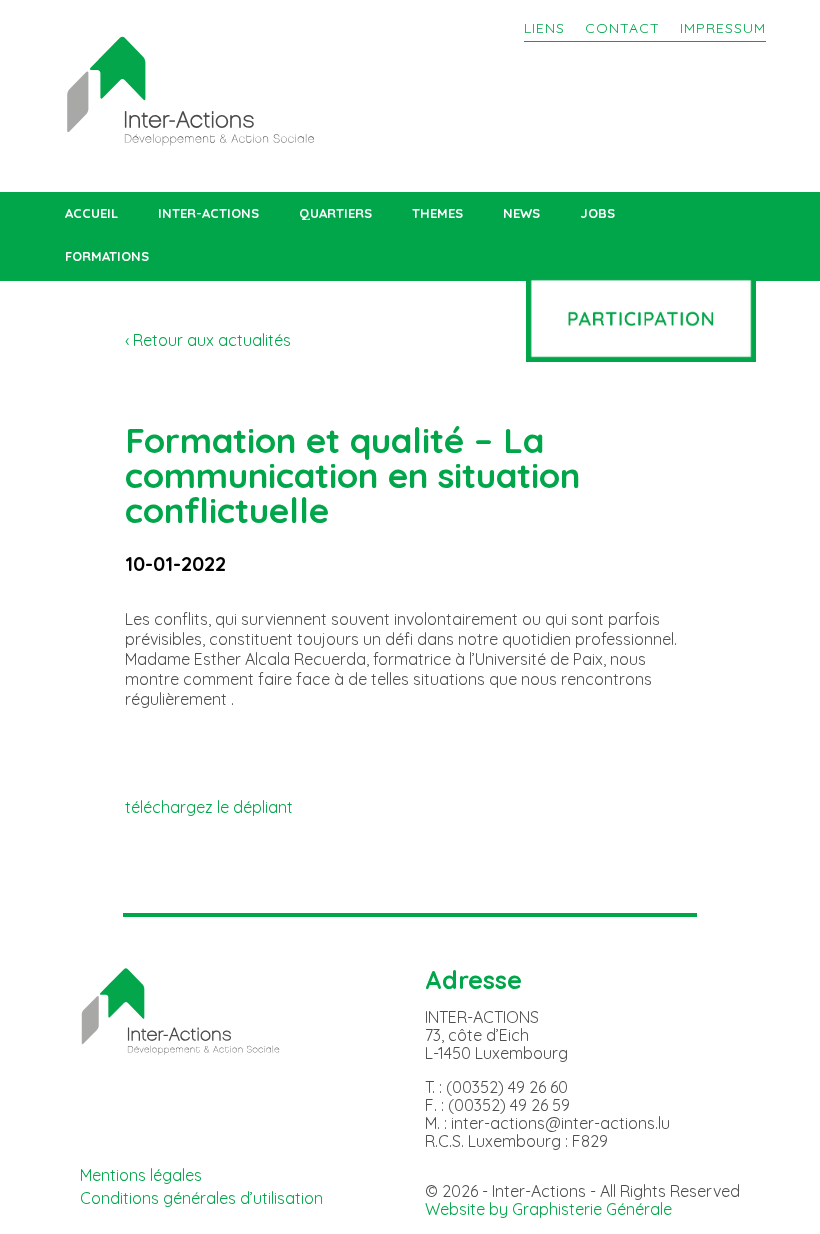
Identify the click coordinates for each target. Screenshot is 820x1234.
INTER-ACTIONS (208, 213)
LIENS (544, 28)
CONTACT (622, 28)
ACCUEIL (91, 213)
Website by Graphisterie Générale (548, 1209)
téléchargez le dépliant (209, 807)
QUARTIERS (335, 213)
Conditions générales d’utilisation (201, 1198)
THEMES (437, 213)
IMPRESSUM (723, 28)
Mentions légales (141, 1175)
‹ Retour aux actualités (208, 340)
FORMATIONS (107, 256)
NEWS (521, 213)
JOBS (597, 213)
